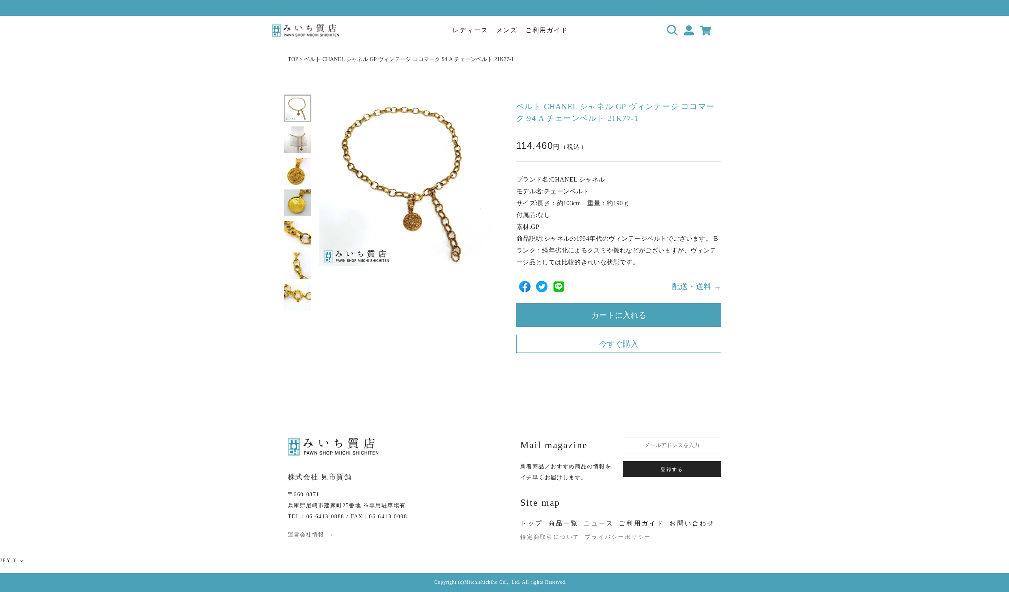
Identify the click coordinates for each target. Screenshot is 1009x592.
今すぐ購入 (619, 344)
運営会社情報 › (310, 535)
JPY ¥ (8, 560)
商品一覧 (563, 523)
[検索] (672, 30)
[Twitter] (542, 286)
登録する (672, 469)
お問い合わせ (692, 523)
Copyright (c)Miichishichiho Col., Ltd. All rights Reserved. (500, 582)
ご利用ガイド (546, 30)
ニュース (598, 523)
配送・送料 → (696, 286)
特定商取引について (550, 537)
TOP (293, 59)
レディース (470, 30)
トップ (531, 523)
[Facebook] (525, 286)
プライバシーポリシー (618, 537)
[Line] (559, 286)
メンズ (507, 30)
